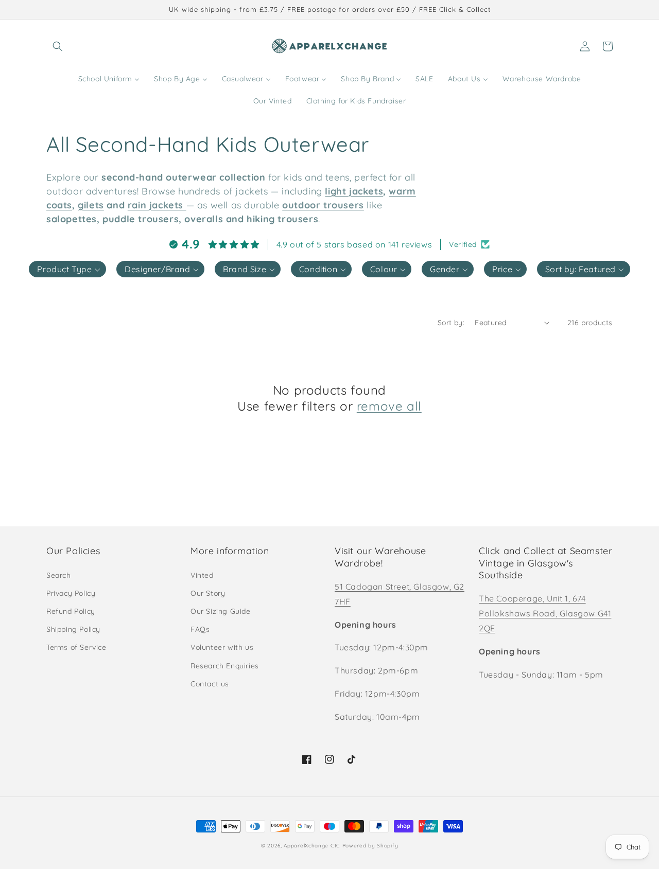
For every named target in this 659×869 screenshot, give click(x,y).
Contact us (209, 683)
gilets (91, 205)
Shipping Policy (73, 629)
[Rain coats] (184, 205)
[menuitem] (109, 79)
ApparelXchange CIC (312, 845)
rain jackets (155, 205)
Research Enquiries (224, 665)
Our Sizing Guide (220, 611)
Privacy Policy (70, 593)
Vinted (202, 575)
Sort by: (451, 322)
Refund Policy (70, 611)
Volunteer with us (221, 647)
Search (58, 575)
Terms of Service (76, 647)
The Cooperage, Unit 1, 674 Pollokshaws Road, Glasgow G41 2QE (545, 613)
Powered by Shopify (370, 845)
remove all (389, 406)
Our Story (207, 593)
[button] (57, 46)
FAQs (200, 629)
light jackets (354, 191)
